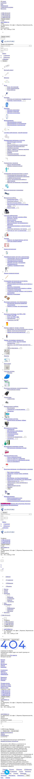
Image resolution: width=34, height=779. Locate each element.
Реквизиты (4, 677)
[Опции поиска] (2, 47)
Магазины (3, 678)
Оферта (3, 734)
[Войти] (1, 563)
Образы (3, 665)
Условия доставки (6, 684)
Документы (4, 673)
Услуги (3, 662)
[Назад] (8, 595)
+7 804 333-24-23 (5, 13)
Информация (4, 674)
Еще (9, 488)
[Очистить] (30, 46)
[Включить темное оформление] (3, 38)
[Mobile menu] (2, 529)
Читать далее (18, 756)
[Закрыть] (2, 570)
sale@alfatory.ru (5, 22)
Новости (3, 671)
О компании (4, 670)
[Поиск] (2, 561)
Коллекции (4, 664)
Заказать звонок (5, 19)
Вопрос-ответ (4, 687)
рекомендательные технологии (9, 741)
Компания (3, 667)
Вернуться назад (5, 655)
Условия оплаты (5, 683)
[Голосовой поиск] (3, 49)
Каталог (3, 659)
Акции (3, 661)
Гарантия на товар (6, 686)
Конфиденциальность (7, 732)
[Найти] (6, 49)
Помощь (3, 680)
